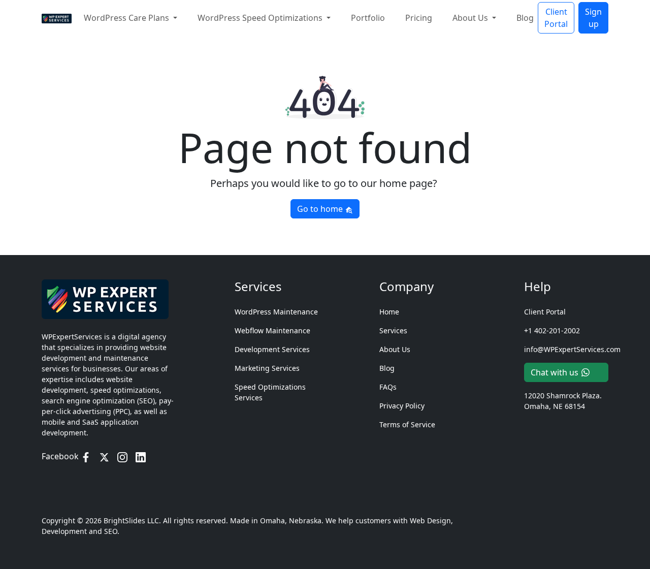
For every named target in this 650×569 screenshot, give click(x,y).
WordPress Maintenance (276, 312)
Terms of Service (407, 424)
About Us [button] (471, 17)
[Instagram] (122, 456)
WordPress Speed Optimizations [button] (261, 17)
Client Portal (556, 17)
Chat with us (554, 372)
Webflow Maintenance (272, 330)
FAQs (388, 387)
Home (389, 312)
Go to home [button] (321, 208)
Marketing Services (267, 368)
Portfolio (368, 17)
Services (393, 330)
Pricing (418, 17)
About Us (394, 349)
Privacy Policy (402, 405)
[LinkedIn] (141, 456)
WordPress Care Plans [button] (127, 17)
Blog (525, 17)
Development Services (272, 349)
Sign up (593, 17)
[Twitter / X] (104, 456)
